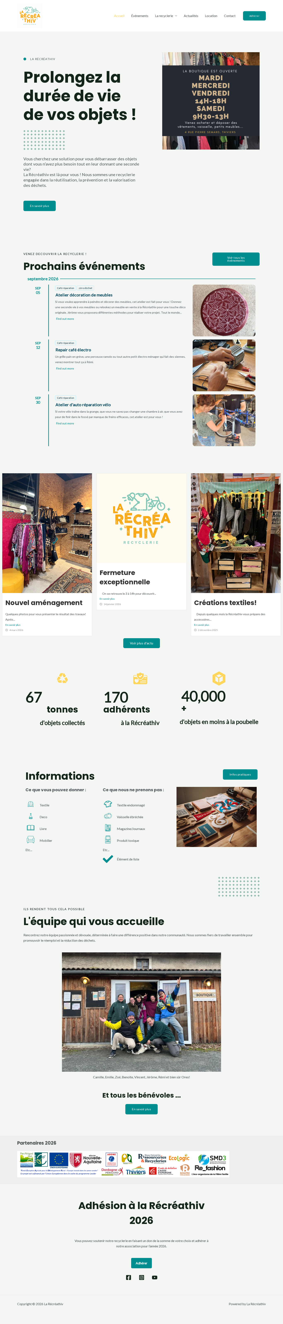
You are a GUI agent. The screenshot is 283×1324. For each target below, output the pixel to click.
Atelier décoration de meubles (84, 294)
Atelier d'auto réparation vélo (83, 404)
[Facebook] (128, 1277)
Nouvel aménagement (43, 602)
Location (211, 16)
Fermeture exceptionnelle (125, 577)
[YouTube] (154, 1277)
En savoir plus (13, 624)
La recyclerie (164, 16)
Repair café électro (73, 349)
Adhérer (141, 1263)
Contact (230, 16)
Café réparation (65, 288)
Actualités (191, 16)
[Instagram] (141, 1277)
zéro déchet (85, 288)
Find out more (65, 318)
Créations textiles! (225, 602)
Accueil (119, 16)
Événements (139, 16)
